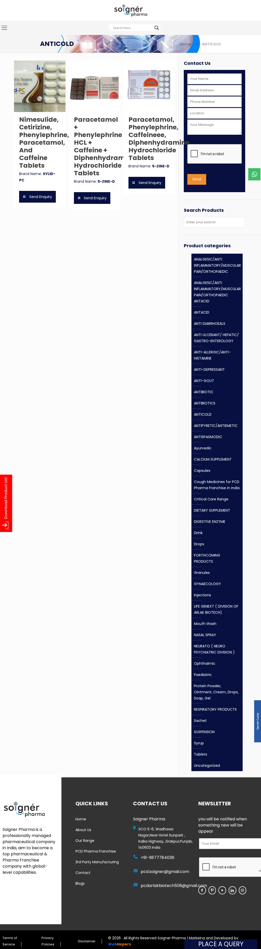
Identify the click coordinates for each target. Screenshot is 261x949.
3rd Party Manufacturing (97, 862)
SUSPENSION (204, 731)
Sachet (200, 720)
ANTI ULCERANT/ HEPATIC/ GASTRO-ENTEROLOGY (216, 337)
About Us (83, 829)
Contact (82, 872)
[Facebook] (202, 890)
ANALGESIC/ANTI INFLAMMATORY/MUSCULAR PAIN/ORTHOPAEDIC (217, 265)
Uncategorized (207, 765)
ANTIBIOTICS (204, 403)
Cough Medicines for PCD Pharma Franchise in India (217, 484)
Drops (199, 544)
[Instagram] (242, 890)
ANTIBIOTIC (203, 392)
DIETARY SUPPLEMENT (212, 510)
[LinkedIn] (232, 890)
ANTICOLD (203, 414)
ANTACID (201, 312)
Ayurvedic (203, 448)
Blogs (80, 883)
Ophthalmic (204, 663)
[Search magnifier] (156, 27)
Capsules (202, 470)
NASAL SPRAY (205, 634)
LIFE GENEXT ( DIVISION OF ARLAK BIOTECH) (216, 609)
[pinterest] (212, 890)
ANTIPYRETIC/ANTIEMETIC (216, 425)
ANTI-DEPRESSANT (209, 369)
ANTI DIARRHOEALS (209, 323)
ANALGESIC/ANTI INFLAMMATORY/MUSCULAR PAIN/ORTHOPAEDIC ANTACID (217, 292)
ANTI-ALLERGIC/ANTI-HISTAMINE (212, 355)
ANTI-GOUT (204, 380)
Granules (202, 572)
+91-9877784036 (157, 857)
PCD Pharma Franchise (95, 851)
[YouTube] (222, 890)
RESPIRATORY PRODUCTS (215, 709)
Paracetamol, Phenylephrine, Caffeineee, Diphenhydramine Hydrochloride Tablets (158, 138)
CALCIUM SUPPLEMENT (213, 459)
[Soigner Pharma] (130, 10)
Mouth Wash (205, 623)
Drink (198, 532)
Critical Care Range (211, 499)
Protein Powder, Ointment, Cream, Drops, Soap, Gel (216, 692)
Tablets (200, 754)
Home (185, 44)
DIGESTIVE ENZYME (209, 521)
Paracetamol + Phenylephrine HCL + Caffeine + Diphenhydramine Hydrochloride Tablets (104, 146)
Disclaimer (87, 941)
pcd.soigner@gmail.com (165, 871)
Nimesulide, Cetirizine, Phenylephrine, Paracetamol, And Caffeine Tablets (44, 142)
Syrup (199, 743)
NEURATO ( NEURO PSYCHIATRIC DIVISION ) (214, 649)
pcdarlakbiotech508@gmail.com (174, 886)
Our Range (84, 840)
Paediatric (203, 674)
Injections (202, 595)
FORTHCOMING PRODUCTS (207, 558)
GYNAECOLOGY (207, 583)
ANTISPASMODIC (208, 436)
